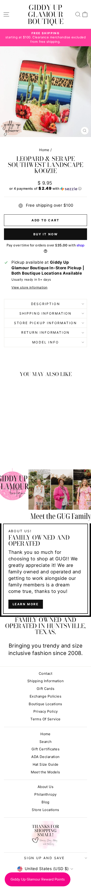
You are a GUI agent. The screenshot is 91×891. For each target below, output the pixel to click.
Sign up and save (44, 858)
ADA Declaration (45, 757)
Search (45, 741)
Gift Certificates (46, 749)
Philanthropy (45, 794)
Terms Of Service (45, 719)
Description (45, 304)
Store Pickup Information (45, 323)
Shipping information (45, 313)
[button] (45, 188)
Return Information (45, 332)
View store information (29, 287)
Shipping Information (45, 681)
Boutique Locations (45, 704)
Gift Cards (45, 688)
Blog (45, 802)
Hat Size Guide (46, 764)
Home (44, 150)
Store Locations (45, 810)
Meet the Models (45, 772)
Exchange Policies (45, 696)
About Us (45, 787)
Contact (45, 673)
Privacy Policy (45, 711)
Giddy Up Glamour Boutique (45, 14)
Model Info (45, 342)
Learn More (26, 604)
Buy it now (45, 234)
